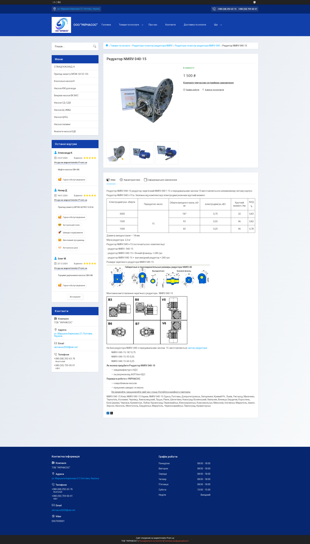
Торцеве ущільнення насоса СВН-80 (75, 275)
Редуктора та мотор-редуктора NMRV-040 (197, 45)
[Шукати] (94, 46)
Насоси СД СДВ (62, 102)
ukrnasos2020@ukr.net (66, 347)
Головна (106, 24)
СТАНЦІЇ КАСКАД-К (64, 66)
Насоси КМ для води (65, 88)
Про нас (153, 24)
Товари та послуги (129, 24)
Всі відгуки (75, 297)
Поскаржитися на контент (151, 541)
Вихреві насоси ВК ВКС (66, 95)
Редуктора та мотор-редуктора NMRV (152, 45)
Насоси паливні (62, 124)
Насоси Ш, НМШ (62, 110)
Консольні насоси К (64, 81)
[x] (111, 413)
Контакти (170, 24)
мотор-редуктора (197, 348)
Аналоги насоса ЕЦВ (65, 131)
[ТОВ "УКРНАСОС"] (61, 25)
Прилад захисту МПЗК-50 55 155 (71, 74)
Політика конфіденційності (176, 541)
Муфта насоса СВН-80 (68, 169)
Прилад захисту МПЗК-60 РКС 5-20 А (75, 207)
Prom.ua (170, 538)
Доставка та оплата (195, 24)
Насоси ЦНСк (61, 117)
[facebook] (108, 413)
